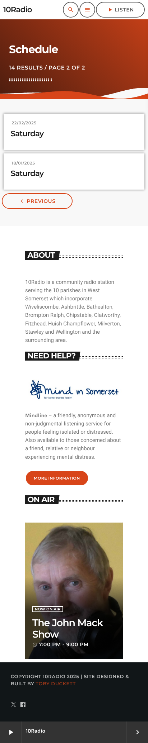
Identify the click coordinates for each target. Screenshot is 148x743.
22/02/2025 (24, 122)
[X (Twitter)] (14, 705)
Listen (120, 9)
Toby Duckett (56, 684)
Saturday (27, 133)
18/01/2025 (23, 163)
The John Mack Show (67, 628)
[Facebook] (23, 705)
